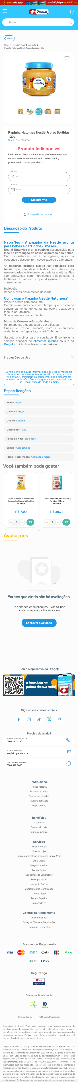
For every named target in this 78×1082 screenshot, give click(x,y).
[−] (11, 522)
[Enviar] (39, 200)
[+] (22, 522)
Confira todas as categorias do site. (27, 1038)
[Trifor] (39, 2)
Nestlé (18, 403)
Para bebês (30, 439)
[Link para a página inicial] (6, 45)
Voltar (10, 38)
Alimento (32, 45)
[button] (5, 11)
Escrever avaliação (39, 623)
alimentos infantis (46, 341)
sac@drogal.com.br (51, 1056)
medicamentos (10, 1029)
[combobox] (38, 22)
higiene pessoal (67, 1029)
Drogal (8, 344)
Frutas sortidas (22, 448)
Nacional (20, 421)
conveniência (24, 1032)
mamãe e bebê (10, 1032)
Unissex (20, 412)
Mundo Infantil (19, 45)
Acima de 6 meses (40, 457)
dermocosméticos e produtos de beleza (38, 1029)
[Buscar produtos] (70, 22)
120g (23, 430)
